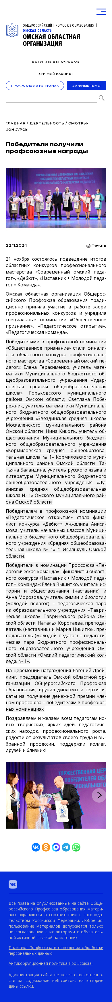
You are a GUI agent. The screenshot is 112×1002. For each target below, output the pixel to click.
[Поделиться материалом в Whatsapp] (76, 847)
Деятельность (47, 123)
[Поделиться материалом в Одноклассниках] (46, 847)
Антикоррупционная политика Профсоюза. (50, 963)
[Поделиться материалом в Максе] (56, 847)
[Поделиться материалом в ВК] (36, 847)
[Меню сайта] (101, 12)
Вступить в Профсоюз (56, 61)
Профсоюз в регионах (35, 85)
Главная (16, 123)
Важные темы (86, 85)
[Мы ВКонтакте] (13, 884)
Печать (99, 245)
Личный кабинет (56, 73)
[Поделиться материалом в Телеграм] (66, 847)
